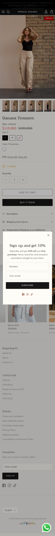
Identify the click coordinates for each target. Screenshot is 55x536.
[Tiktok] (32, 294)
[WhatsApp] (46, 527)
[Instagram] (27, 294)
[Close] (48, 235)
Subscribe (27, 285)
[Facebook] (23, 294)
